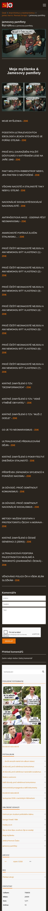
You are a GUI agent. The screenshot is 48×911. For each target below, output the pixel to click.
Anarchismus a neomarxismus (22, 13)
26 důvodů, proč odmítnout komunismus (18, 766)
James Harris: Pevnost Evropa (14, 15)
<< (5, 861)
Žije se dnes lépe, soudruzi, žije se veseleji (18, 830)
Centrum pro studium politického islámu (18, 814)
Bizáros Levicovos (9, 777)
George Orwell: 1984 (10, 819)
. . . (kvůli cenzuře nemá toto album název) (18, 761)
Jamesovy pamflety (10, 846)
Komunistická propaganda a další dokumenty (20, 787)
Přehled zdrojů (8, 877)
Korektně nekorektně (11, 746)
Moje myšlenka (8, 835)
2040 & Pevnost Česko (11, 840)
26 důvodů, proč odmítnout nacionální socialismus (22, 772)
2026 (21, 861)
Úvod (4, 13)
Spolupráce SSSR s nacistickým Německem (19, 798)
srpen (15, 861)
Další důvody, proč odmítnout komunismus (19, 782)
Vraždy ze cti (7, 825)
